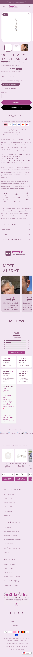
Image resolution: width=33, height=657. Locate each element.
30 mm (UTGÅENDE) (10, 88)
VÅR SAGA (7, 527)
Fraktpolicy (10, 646)
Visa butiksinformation (11, 135)
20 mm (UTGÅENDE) (10, 84)
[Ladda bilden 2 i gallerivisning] (16, 47)
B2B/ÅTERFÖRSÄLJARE (12, 548)
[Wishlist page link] (20, 6)
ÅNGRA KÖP (8, 572)
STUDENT (7, 552)
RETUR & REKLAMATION (12, 577)
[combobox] (8, 474)
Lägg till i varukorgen (8, 479)
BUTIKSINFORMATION (11, 531)
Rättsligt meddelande (17, 649)
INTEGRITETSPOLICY (11, 585)
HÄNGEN (7, 515)
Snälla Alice (19, 638)
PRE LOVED (8, 511)
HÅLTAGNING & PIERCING (12, 540)
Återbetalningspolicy (20, 640)
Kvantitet (4, 92)
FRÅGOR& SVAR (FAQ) (11, 581)
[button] (4, 6)
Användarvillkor (23, 643)
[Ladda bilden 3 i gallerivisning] (24, 47)
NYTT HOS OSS (9, 494)
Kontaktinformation (21, 646)
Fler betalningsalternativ (16, 112)
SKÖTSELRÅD (8, 544)
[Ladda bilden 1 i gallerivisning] (8, 47)
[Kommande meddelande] (30, 2)
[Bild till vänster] (2, 48)
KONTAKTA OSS (9, 564)
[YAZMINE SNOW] (8, 455)
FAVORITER (8, 498)
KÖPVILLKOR (8, 568)
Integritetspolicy (12, 643)
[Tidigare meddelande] (3, 2)
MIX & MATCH (8, 507)
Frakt (10, 71)
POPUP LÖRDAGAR (10, 535)
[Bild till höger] (31, 48)
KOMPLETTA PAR (9, 503)
